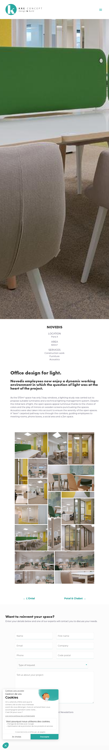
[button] (31, 445)
